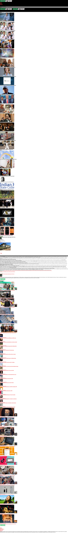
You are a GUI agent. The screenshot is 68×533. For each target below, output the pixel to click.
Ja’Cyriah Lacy (22, 270)
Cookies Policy (1, 529)
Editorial (1, 242)
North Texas (31, 270)
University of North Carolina (37, 270)
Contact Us (1, 528)
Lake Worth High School (27, 270)
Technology (1, 4)
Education (1, 4)
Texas (33, 270)
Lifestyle (1, 3)
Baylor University (6, 270)
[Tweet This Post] (34, 251)
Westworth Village (49, 270)
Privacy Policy (1, 530)
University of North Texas (44, 270)
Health (0, 58)
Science (1, 2)
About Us (1, 527)
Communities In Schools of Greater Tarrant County (14, 270)
